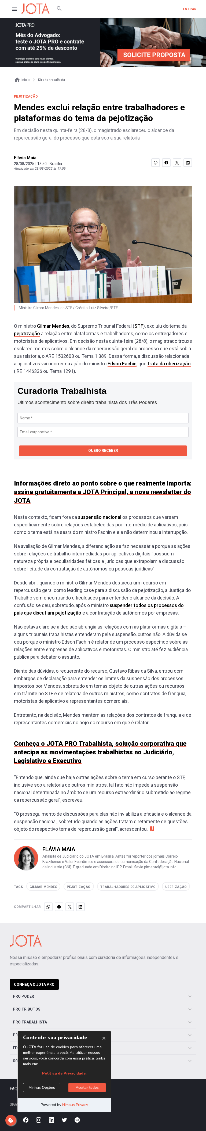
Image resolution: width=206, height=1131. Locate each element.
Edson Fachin (122, 363)
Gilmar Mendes (53, 326)
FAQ (13, 1088)
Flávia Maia (25, 157)
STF (138, 326)
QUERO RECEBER (103, 450)
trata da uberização (169, 363)
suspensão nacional (99, 517)
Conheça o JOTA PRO (34, 984)
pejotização (27, 333)
